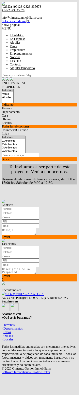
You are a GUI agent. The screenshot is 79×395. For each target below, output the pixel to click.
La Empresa (17, 39)
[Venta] (7, 94)
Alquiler (15, 42)
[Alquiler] (7, 97)
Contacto (15, 64)
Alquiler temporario (22, 68)
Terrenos (9, 325)
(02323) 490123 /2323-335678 (24, 294)
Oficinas (8, 335)
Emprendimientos (21, 53)
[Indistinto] (7, 90)
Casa (5, 115)
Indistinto (8, 104)
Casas (7, 332)
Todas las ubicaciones (15, 126)
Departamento (11, 112)
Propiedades (17, 50)
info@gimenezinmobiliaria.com (22, 17)
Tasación (15, 60)
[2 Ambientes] (13, 144)
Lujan (5, 133)
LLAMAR (17, 35)
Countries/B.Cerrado (15, 130)
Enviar (6, 237)
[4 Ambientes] (13, 151)
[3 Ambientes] (13, 148)
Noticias (15, 57)
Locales (7, 122)
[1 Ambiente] (13, 141)
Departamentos (13, 328)
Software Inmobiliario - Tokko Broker (26, 372)
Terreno (7, 108)
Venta (13, 46)
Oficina (6, 119)
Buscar (6, 159)
